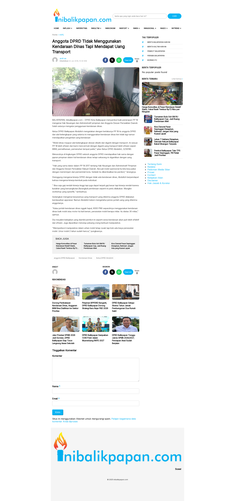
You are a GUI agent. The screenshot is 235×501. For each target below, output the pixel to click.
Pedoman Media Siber (158, 169)
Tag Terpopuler (150, 37)
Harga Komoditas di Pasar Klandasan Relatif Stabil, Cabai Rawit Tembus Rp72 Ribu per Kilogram (161, 109)
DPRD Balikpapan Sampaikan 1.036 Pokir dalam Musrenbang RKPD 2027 (95, 338)
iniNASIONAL (149, 28)
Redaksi (151, 166)
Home (56, 28)
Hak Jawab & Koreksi (158, 183)
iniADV (163, 28)
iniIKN (135, 28)
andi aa (63, 58)
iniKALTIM (95, 28)
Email (56, 398)
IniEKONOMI (110, 28)
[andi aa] (56, 272)
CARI (174, 16)
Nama (56, 386)
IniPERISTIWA (81, 28)
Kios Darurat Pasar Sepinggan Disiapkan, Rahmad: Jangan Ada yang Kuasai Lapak (166, 130)
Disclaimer (152, 180)
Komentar (57, 355)
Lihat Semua (177, 79)
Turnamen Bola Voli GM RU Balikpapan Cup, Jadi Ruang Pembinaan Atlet (167, 118)
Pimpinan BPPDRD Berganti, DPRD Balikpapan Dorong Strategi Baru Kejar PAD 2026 (95, 305)
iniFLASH (66, 28)
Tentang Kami (154, 164)
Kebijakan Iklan (155, 177)
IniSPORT (123, 28)
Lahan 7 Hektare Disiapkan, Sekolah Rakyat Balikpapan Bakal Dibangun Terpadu (166, 141)
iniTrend (175, 28)
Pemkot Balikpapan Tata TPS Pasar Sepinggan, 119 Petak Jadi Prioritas (167, 152)
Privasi (150, 172)
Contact (151, 175)
